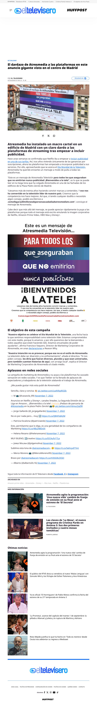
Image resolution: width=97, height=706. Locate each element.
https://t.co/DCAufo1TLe (48, 438)
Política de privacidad (27, 687)
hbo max (47, 483)
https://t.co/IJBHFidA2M (53, 416)
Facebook (58, 474)
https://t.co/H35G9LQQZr (51, 458)
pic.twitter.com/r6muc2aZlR (69, 406)
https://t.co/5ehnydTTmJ (67, 448)
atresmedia (29, 483)
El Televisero (16, 78)
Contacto (82, 687)
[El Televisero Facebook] (44, 692)
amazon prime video (16, 483)
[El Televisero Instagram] (50, 693)
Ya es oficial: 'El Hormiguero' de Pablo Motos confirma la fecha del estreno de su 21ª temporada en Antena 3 (59, 596)
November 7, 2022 (44, 395)
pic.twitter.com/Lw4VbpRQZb (52, 390)
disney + (39, 483)
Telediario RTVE (21, 2)
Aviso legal (14, 687)
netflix (55, 483)
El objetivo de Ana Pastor (82, 2)
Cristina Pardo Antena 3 (64, 2)
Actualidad (12, 60)
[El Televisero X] (47, 693)
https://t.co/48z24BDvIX (33, 428)
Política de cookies (60, 687)
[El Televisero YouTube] (54, 693)
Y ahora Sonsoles (34, 2)
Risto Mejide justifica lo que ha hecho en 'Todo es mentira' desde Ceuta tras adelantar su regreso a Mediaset (58, 638)
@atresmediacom (41, 448)
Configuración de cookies (43, 687)
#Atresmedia (17, 406)
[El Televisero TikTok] (57, 693)
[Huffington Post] (77, 10)
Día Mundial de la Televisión (71, 167)
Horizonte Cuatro (48, 2)
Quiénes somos (72, 687)
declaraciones (35, 348)
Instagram (73, 474)
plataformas (64, 483)
